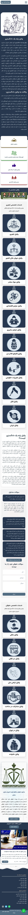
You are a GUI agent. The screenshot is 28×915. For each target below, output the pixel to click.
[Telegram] (6, 906)
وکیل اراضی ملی (14, 682)
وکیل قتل (14, 401)
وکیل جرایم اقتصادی (14, 306)
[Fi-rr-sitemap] (3, 906)
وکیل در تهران (14, 730)
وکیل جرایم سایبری (14, 329)
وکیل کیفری (14, 234)
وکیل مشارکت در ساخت (14, 706)
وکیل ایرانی (14, 425)
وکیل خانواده (14, 754)
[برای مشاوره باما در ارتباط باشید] (24, 911)
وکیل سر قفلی (14, 658)
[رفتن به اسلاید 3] (14, 866)
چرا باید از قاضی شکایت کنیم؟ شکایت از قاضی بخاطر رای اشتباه (14, 852)
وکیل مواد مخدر (14, 282)
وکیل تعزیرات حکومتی (14, 377)
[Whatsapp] (9, 906)
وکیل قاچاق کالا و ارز (14, 353)
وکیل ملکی (14, 634)
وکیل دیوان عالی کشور (14, 258)
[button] (14, 514)
